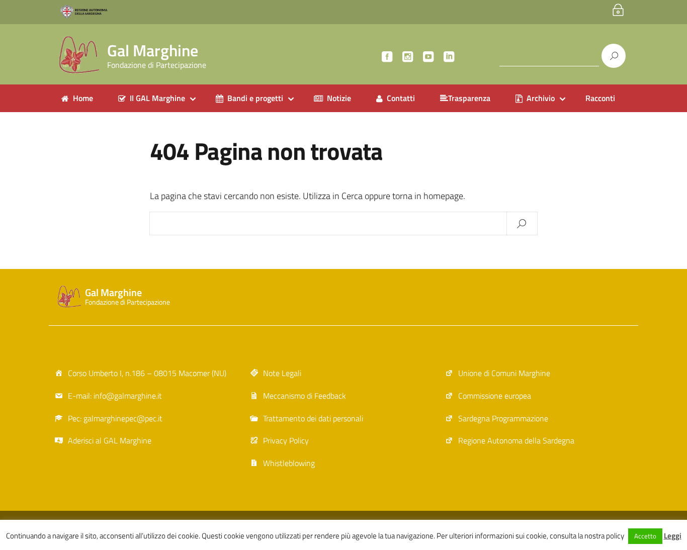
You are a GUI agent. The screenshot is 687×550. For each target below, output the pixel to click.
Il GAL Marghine (157, 98)
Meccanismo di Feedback (304, 396)
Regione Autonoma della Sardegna (516, 440)
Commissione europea (494, 396)
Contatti (401, 98)
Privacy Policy (286, 440)
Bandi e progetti (255, 98)
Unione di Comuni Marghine (504, 373)
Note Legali (282, 373)
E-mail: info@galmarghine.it (115, 396)
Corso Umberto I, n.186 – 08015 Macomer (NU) (147, 373)
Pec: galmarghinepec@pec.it (115, 418)
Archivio (541, 98)
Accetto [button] (645, 536)
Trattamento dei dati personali (313, 418)
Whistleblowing (289, 463)
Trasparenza (469, 98)
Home (83, 98)
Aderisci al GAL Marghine (109, 440)
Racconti (600, 98)
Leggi (672, 535)
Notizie (339, 98)
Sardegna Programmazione (503, 418)
